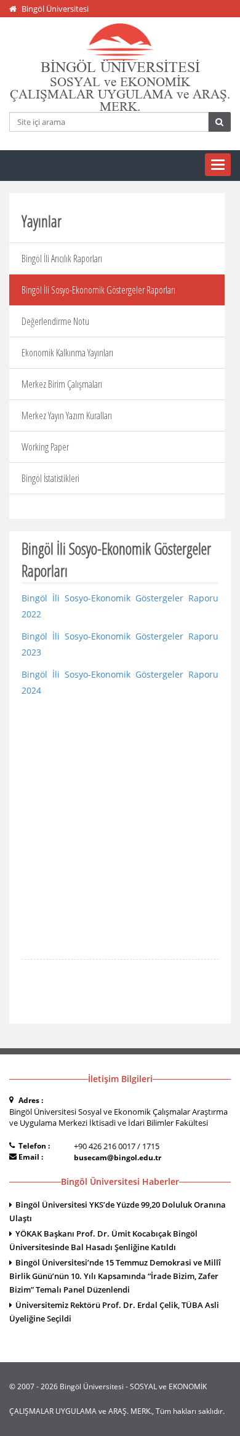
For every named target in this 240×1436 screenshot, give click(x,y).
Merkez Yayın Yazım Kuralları (67, 415)
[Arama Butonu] (219, 122)
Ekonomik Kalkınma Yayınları (67, 352)
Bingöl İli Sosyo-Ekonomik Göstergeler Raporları (98, 290)
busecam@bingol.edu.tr (117, 1157)
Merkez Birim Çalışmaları (62, 384)
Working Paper (45, 447)
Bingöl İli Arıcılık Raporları (62, 258)
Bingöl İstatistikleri (50, 478)
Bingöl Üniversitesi (55, 8)
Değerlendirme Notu (55, 321)
